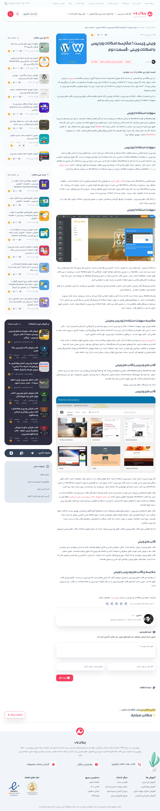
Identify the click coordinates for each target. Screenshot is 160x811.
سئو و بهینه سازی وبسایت (116, 786)
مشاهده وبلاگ (16, 714)
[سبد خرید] (17, 14)
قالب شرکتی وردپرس (34, 420)
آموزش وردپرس (149, 782)
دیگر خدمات (122, 777)
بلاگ (70, 3)
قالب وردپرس (123, 14)
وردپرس (72, 78)
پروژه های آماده (76, 14)
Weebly (99, 126)
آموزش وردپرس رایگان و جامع (111, 61)
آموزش (92, 14)
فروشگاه (125, 3)
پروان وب (115, 597)
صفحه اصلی (149, 3)
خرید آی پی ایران (43, 489)
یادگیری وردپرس (148, 340)
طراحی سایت (122, 782)
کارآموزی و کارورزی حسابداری (38, 482)
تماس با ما (137, 3)
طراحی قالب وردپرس (96, 3)
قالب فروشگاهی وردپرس (32, 356)
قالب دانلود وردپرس (27, 342)
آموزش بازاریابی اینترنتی (145, 795)
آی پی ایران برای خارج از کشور (38, 496)
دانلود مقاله (44, 474)
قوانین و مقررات (58, 3)
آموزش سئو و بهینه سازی (145, 791)
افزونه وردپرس (104, 14)
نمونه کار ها (80, 3)
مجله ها (141, 27)
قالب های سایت (117, 181)
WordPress (151, 134)
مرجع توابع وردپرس (119, 795)
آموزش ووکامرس (148, 786)
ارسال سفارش (113, 3)
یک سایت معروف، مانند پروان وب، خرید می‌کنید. (89, 496)
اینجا (132, 72)
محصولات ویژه (16, 356)
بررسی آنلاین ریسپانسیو (117, 791)
